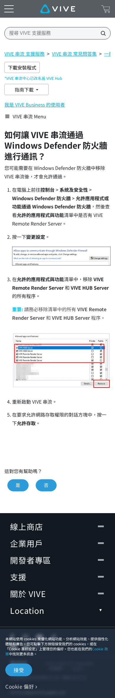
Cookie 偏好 (19, 686)
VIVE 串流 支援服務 (24, 53)
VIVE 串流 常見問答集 (74, 53)
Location (27, 610)
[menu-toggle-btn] (9, 9)
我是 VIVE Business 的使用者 (34, 104)
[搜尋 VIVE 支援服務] (101, 33)
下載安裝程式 (22, 67)
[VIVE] (57, 8)
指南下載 (25, 89)
